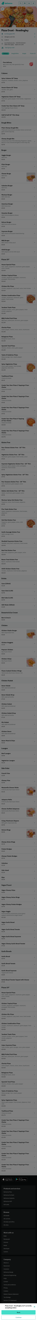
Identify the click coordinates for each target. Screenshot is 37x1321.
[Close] (34, 1307)
